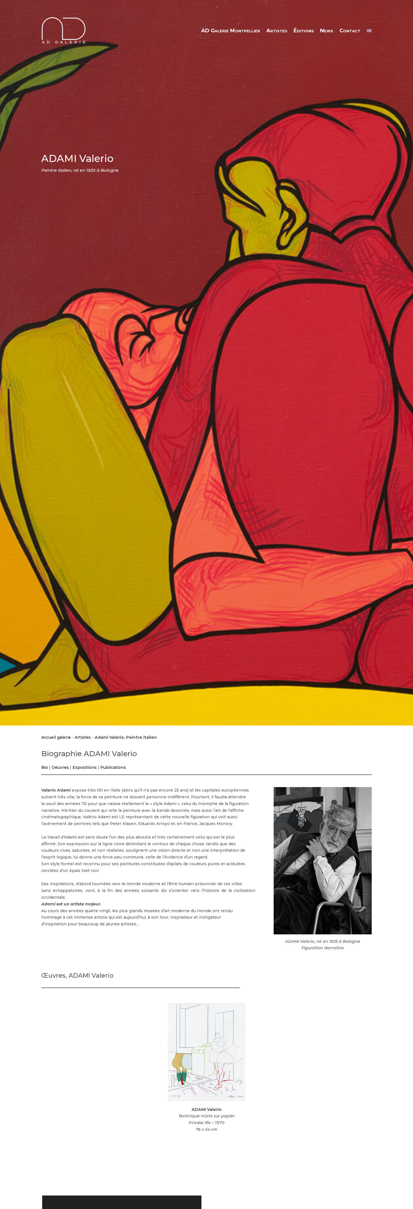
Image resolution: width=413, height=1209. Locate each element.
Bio (44, 767)
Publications (113, 767)
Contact (349, 31)
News (326, 31)
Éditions (304, 31)
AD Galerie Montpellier (230, 31)
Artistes (276, 31)
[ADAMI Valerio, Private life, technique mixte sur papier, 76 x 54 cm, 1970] (206, 1052)
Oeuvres (60, 767)
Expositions (84, 767)
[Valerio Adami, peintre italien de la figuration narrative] (323, 860)
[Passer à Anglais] (369, 30)
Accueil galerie (56, 737)
